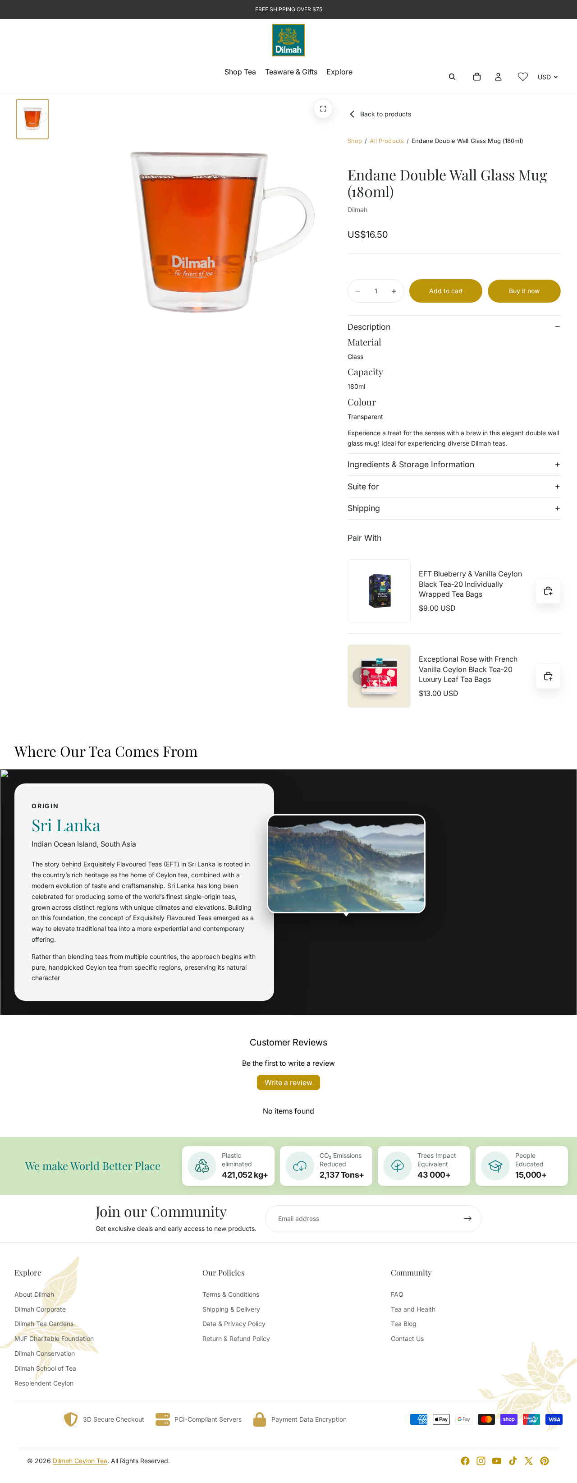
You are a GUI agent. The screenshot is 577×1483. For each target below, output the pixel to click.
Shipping (364, 508)
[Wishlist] (523, 77)
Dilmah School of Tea (45, 1368)
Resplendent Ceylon (43, 1383)
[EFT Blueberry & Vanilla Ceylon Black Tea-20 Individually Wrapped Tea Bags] (379, 591)
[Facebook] (465, 1460)
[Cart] (477, 77)
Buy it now (524, 291)
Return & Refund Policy (236, 1338)
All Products (387, 140)
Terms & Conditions (230, 1294)
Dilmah (357, 209)
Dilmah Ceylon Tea (80, 1461)
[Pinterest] (544, 1460)
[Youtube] (496, 1460)
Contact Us (407, 1338)
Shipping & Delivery (231, 1309)
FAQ (397, 1294)
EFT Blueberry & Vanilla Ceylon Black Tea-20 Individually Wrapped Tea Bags (470, 584)
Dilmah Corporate (40, 1309)
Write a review (288, 1082)
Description (369, 327)
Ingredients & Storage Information (411, 464)
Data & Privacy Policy (234, 1323)
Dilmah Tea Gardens (43, 1323)
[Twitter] (528, 1460)
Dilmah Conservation (44, 1353)
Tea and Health (413, 1309)
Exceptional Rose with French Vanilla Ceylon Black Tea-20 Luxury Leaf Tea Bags (468, 669)
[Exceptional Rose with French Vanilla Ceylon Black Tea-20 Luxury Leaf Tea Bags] (379, 676)
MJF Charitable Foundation (54, 1338)
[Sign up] (467, 1218)
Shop (355, 140)
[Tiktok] (513, 1460)
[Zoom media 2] (323, 109)
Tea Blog (404, 1323)
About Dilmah (34, 1294)
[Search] (452, 77)
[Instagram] (481, 1460)
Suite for (363, 486)
